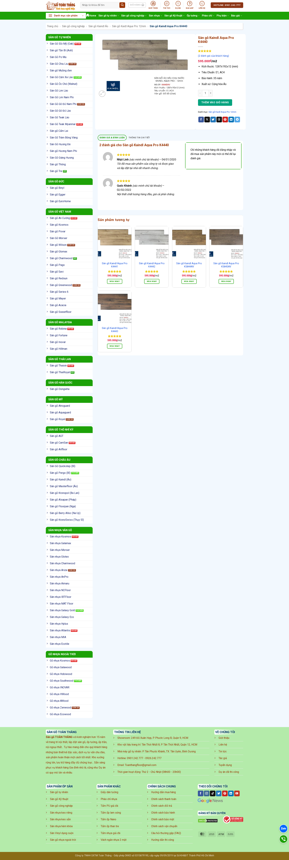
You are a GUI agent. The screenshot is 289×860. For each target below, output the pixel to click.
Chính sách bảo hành (163, 812)
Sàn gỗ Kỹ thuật (173, 15)
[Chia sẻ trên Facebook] (201, 119)
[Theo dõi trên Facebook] (200, 793)
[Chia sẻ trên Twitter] (213, 119)
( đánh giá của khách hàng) (213, 55)
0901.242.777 (135, 758)
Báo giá (235, 15)
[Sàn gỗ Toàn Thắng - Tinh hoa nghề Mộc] (60, 6)
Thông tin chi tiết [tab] (139, 137)
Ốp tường (192, 15)
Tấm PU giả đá (109, 805)
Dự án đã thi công (229, 771)
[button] (66, 16)
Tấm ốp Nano (108, 819)
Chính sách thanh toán (163, 799)
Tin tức (223, 751)
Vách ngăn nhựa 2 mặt (113, 839)
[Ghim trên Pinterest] (225, 119)
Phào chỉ (207, 15)
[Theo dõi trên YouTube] (237, 793)
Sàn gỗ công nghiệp (132, 15)
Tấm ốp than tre (110, 826)
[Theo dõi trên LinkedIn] (231, 793)
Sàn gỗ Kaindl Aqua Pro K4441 (114, 265)
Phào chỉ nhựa (109, 799)
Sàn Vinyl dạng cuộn (61, 833)
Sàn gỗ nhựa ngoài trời (63, 839)
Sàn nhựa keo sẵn (60, 819)
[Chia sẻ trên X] (207, 119)
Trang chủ (52, 26)
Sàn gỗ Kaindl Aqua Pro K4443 (114, 330)
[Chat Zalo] (283, 828)
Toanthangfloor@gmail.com (140, 765)
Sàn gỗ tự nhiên (108, 15)
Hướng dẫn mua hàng (163, 792)
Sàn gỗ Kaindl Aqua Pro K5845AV (226, 265)
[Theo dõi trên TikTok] (212, 793)
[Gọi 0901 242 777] (283, 839)
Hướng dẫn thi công (162, 839)
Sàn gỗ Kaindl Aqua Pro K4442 (152, 265)
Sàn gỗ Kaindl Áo (98, 26)
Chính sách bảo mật (162, 819)
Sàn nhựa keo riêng (61, 812)
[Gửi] (122, 5)
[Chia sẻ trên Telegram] (237, 119)
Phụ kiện (222, 15)
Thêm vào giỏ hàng (215, 102)
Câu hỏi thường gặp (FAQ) (166, 833)
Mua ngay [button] (115, 281)
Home (92, 15)
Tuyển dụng (225, 765)
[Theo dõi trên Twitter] (218, 793)
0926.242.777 (153, 758)
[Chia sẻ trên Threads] (219, 119)
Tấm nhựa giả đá (110, 833)
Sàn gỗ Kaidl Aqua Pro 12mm (129, 26)
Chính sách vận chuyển (164, 826)
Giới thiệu (224, 737)
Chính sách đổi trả (161, 805)
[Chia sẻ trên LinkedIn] (231, 119)
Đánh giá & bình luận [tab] (112, 137)
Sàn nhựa (154, 15)
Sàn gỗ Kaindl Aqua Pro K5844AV (189, 265)
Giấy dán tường (109, 792)
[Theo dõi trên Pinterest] (225, 793)
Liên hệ (223, 744)
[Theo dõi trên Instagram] (206, 793)
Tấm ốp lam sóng (111, 812)
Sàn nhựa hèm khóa (61, 826)
